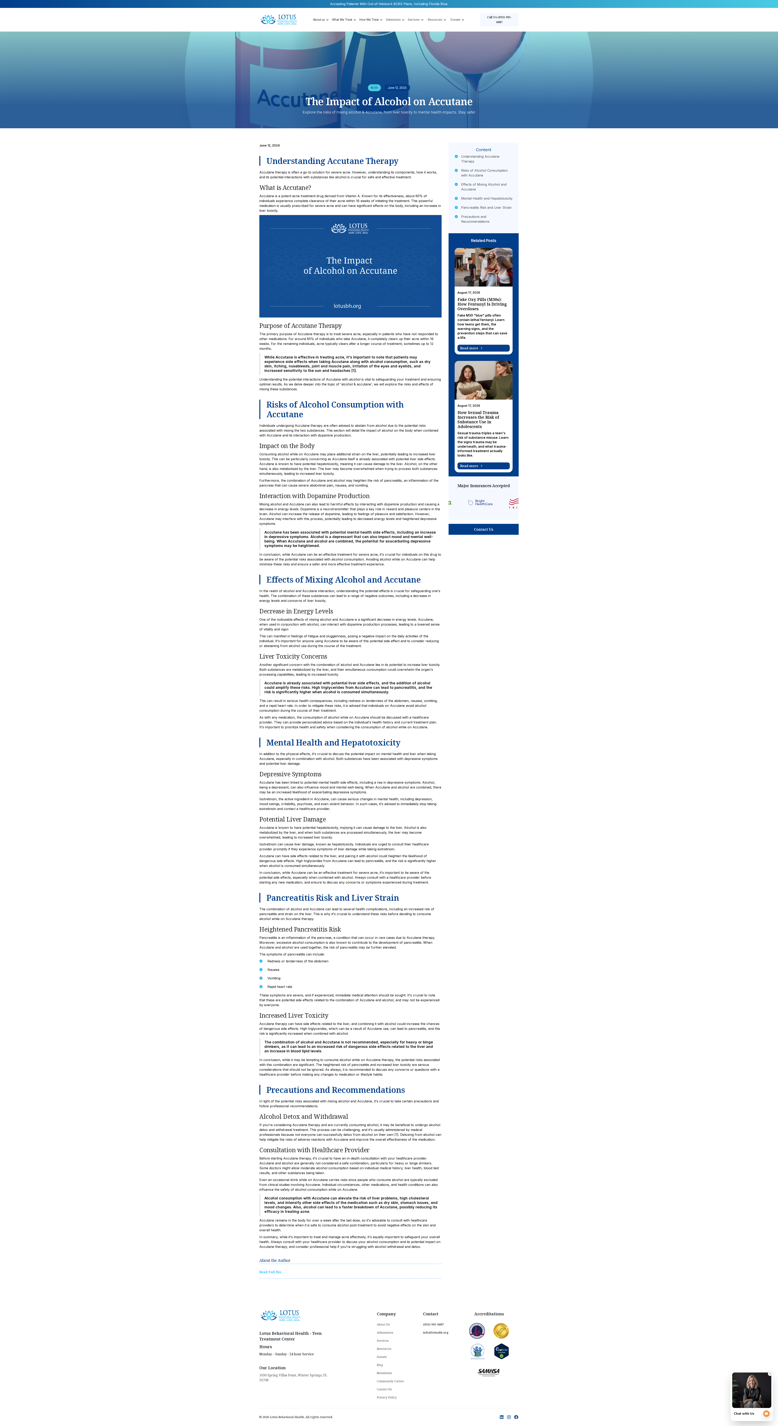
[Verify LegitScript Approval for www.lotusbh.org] (501, 1351)
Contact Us (483, 529)
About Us (383, 1324)
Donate (382, 1357)
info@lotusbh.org (436, 1332)
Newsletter (384, 1373)
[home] (279, 20)
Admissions (385, 1332)
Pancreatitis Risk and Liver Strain (486, 207)
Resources (384, 1349)
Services (383, 1341)
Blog (380, 1365)
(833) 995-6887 (433, 1324)
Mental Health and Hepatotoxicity (487, 198)
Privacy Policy (387, 1397)
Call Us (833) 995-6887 (499, 19)
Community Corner (390, 1381)
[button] (320, 20)
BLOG (374, 87)
